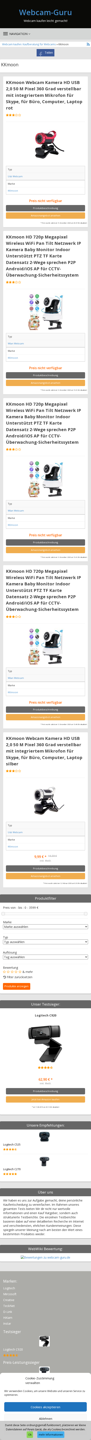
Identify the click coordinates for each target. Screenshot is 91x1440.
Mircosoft (10, 1294)
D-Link (7, 1312)
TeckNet (9, 1306)
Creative (8, 1300)
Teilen (49, 53)
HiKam (7, 1318)
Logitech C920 (45, 1015)
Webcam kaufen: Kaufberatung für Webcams (29, 44)
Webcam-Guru (45, 12)
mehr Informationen (51, 1434)
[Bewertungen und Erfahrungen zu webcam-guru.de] (45, 1257)
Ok (30, 1434)
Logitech (9, 1288)
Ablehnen (45, 1418)
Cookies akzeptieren (45, 1407)
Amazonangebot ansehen (45, 215)
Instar (7, 1323)
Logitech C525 (12, 1144)
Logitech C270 (12, 1169)
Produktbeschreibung (45, 208)
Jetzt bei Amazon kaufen (45, 1099)
